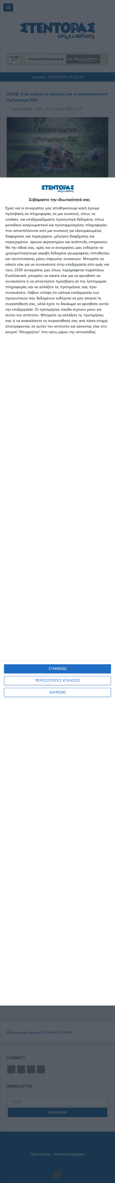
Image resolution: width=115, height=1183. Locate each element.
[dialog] (57, 591)
